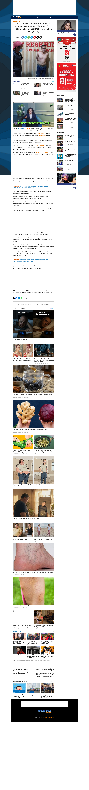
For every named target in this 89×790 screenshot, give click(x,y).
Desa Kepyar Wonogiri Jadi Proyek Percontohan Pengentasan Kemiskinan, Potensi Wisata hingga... (69, 99)
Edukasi (70, 17)
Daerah (33, 17)
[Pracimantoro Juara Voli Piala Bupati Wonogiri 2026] (60, 126)
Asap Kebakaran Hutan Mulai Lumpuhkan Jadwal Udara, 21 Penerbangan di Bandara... (70, 119)
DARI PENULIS (24, 681)
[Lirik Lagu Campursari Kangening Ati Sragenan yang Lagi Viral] (60, 149)
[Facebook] (22, 37)
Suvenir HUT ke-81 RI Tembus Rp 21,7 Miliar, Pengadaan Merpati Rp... (70, 113)
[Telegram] (31, 37)
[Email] (37, 37)
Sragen (18, 21)
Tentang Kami (56, 723)
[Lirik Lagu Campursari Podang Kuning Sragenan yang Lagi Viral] (60, 162)
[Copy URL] (43, 37)
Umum (25, 17)
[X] (25, 37)
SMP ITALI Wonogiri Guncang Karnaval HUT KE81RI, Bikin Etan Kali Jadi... (70, 168)
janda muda (29, 660)
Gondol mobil (24, 660)
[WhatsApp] (28, 37)
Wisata (40, 17)
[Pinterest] (34, 37)
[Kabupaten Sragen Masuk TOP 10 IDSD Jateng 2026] (33, 688)
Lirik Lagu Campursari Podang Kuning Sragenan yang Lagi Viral (69, 162)
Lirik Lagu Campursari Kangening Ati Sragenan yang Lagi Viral (70, 149)
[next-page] (53, 681)
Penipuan (39, 660)
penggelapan (42, 135)
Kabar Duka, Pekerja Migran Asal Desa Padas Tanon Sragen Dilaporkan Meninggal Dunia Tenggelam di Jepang (19, 695)
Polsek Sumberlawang (40, 145)
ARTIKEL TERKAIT (17, 681)
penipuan (38, 152)
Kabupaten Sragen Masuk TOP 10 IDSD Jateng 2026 (33, 694)
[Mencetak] (40, 37)
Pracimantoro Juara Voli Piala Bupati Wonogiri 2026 (69, 125)
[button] (75, 17)
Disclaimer (75, 723)
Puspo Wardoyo (31, 33)
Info (46, 17)
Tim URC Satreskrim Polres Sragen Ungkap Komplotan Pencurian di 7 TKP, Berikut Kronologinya (46, 695)
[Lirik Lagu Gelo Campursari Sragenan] (60, 143)
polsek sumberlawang (46, 660)
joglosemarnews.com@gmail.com (47, 717)
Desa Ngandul (40, 133)
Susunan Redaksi (49, 723)
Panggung (61, 17)
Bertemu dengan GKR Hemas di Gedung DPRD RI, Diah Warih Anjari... (70, 107)
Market (53, 17)
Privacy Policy (69, 723)
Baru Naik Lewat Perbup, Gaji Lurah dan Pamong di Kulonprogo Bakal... (70, 155)
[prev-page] (52, 681)
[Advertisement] (33, 168)
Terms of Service (62, 723)
